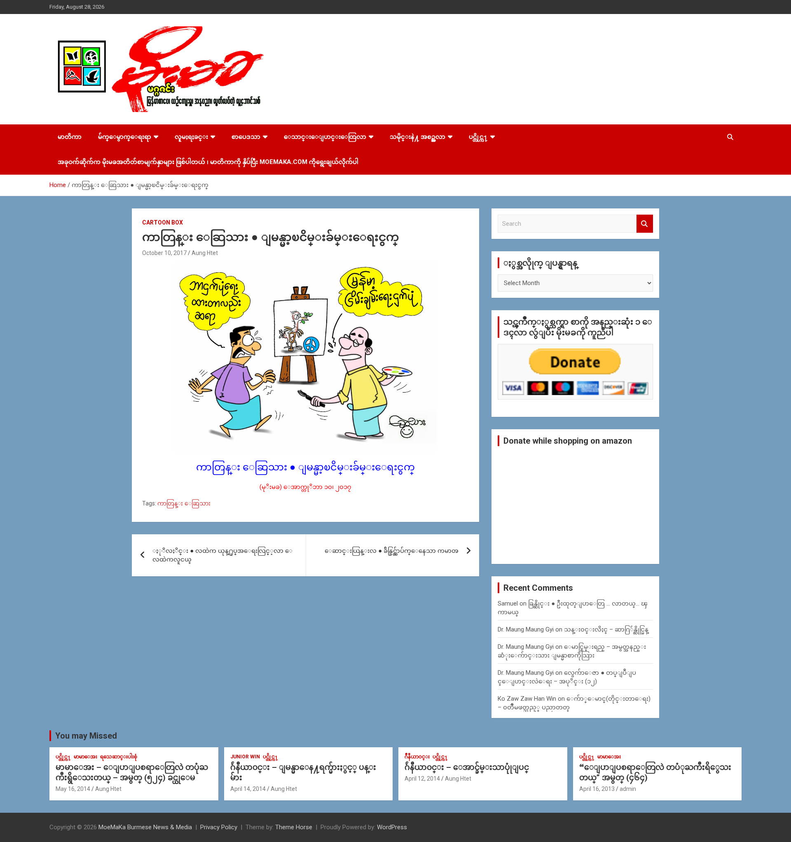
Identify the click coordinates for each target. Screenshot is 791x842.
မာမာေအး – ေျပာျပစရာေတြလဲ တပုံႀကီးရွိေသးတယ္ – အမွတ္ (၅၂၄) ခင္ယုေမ (132, 772)
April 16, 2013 (597, 789)
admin (628, 789)
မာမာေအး (85, 757)
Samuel (508, 603)
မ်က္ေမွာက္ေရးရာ (124, 136)
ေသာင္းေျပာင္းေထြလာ (325, 136)
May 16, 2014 (73, 789)
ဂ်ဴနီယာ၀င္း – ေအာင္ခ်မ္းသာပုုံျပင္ (467, 767)
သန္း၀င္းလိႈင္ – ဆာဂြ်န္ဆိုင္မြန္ (606, 629)
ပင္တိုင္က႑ (478, 136)
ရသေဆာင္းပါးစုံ (118, 757)
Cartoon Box (162, 222)
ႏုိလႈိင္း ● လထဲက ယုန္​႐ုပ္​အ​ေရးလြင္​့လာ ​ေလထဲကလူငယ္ (222, 555)
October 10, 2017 (164, 253)
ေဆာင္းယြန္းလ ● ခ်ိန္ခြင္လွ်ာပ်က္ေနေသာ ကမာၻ (392, 550)
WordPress (392, 827)
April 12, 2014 (422, 778)
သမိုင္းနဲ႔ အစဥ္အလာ (417, 136)
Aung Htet (205, 253)
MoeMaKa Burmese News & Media (145, 827)
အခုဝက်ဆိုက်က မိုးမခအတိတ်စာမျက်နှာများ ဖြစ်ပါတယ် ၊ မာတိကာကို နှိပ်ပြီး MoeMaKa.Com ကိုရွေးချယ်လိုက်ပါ (208, 162)
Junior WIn (245, 757)
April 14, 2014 (248, 789)
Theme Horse (293, 827)
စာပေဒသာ (246, 136)
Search (645, 224)
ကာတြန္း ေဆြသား (184, 503)
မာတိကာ (70, 136)
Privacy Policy (218, 827)
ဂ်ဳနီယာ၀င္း (417, 757)
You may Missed (86, 736)
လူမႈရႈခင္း (191, 136)
